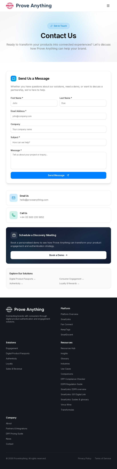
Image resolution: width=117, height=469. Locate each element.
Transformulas (67, 410)
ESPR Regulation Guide (71, 384)
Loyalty (9, 363)
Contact (9, 444)
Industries (65, 363)
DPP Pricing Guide (14, 433)
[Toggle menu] (108, 6)
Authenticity (11, 358)
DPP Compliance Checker (73, 379)
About (9, 423)
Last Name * (66, 98)
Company (15, 124)
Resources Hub (68, 348)
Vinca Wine (66, 404)
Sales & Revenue (14, 369)
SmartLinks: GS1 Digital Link (73, 394)
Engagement (12, 348)
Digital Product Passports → (23, 279)
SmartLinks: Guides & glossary (75, 399)
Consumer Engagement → (71, 279)
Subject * (15, 137)
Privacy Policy (84, 458)
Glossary (65, 358)
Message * (16, 150)
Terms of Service (103, 458)
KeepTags (65, 329)
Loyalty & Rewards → (69, 283)
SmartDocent (67, 334)
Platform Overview (69, 314)
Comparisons (67, 374)
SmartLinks (66, 319)
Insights (64, 353)
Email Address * (18, 111)
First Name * (17, 98)
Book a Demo (56, 255)
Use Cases (66, 369)
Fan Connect (67, 324)
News (8, 439)
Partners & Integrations (16, 428)
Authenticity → (16, 283)
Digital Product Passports (18, 353)
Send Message (56, 175)
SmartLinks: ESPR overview (73, 389)
